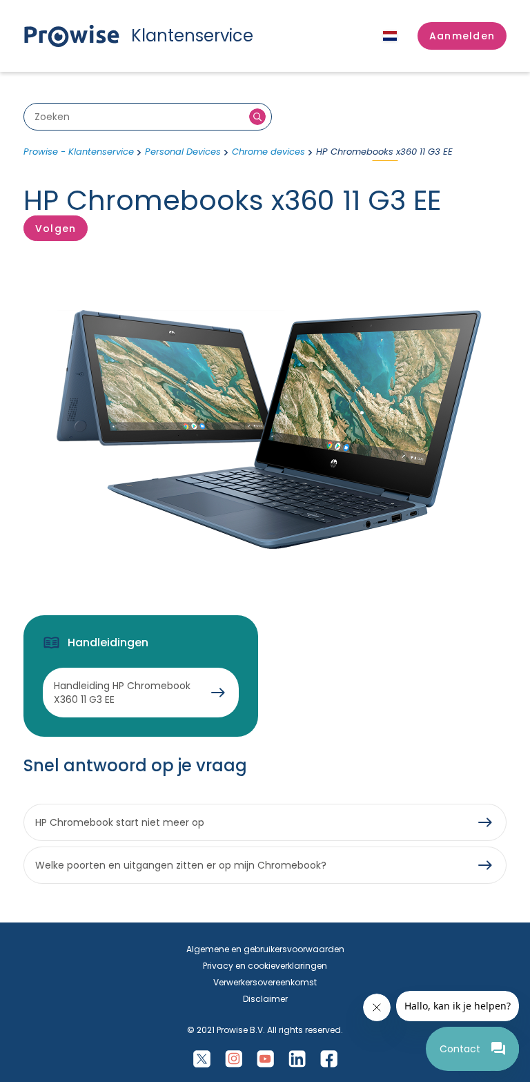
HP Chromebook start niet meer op (119, 822)
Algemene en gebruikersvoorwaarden (265, 949)
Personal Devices (183, 151)
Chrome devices (268, 151)
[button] (462, 36)
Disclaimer (265, 999)
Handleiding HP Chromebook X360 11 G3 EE (122, 692)
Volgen (55, 228)
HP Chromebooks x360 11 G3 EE (384, 151)
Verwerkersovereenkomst (265, 982)
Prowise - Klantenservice (78, 151)
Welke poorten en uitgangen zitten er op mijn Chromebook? (180, 865)
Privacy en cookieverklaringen (265, 966)
